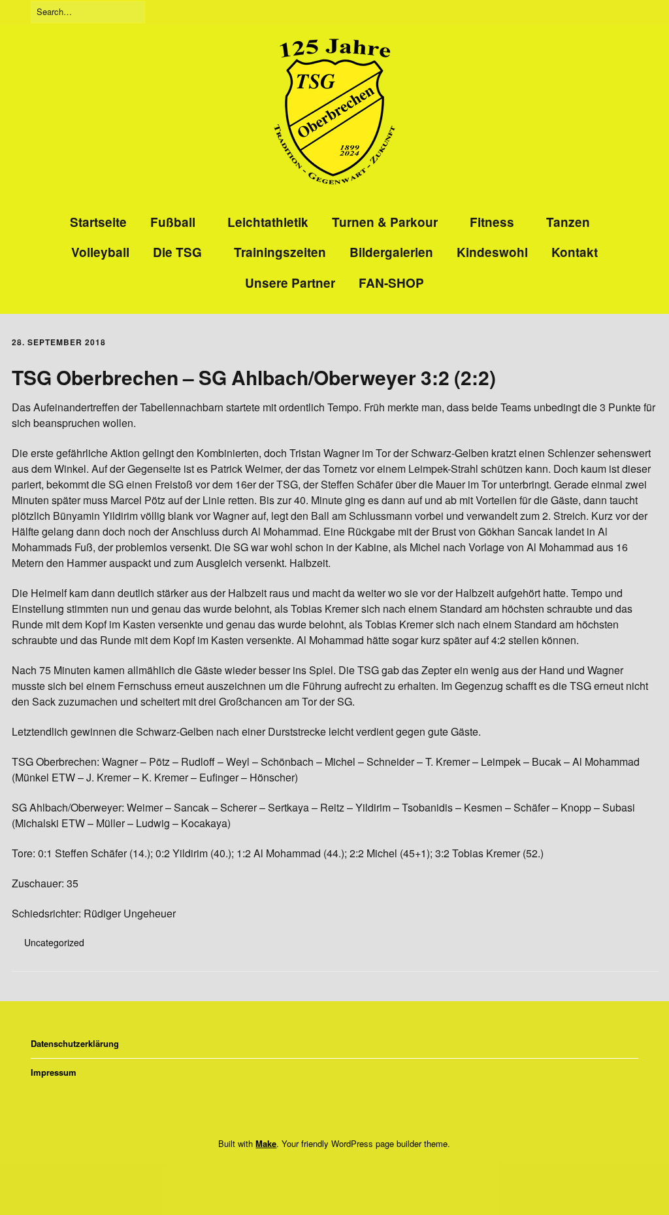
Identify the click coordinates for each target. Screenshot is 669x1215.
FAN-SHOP (391, 283)
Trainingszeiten (280, 252)
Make (265, 1143)
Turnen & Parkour (385, 222)
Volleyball (100, 252)
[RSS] (354, 1171)
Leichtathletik (267, 222)
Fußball (172, 222)
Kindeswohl (492, 252)
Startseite (98, 222)
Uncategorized (54, 942)
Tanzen (568, 222)
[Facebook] (309, 1171)
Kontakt (574, 252)
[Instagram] (329, 1171)
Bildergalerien (391, 252)
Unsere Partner (290, 283)
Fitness (492, 222)
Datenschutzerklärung (75, 1043)
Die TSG (177, 252)
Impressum (53, 1072)
